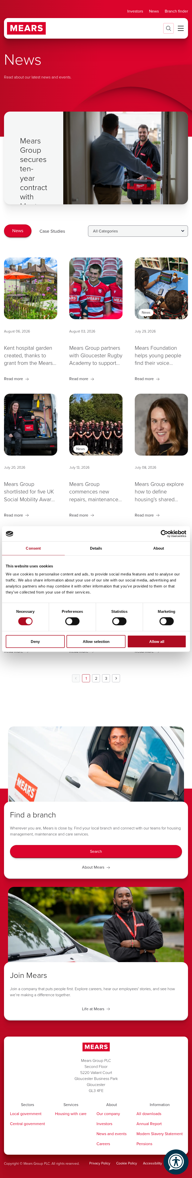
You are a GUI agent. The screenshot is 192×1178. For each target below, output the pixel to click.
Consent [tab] (33, 548)
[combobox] (138, 231)
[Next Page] (116, 678)
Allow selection (96, 641)
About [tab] (158, 548)
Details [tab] (96, 548)
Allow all (156, 641)
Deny (35, 641)
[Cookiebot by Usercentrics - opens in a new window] (164, 534)
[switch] (72, 621)
